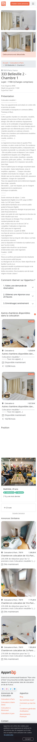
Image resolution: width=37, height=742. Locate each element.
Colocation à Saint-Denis (8, 703)
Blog (21, 697)
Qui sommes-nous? (27, 700)
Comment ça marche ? (27, 704)
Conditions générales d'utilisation (28, 710)
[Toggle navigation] (33, 4)
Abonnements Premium (25, 715)
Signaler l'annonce (18, 513)
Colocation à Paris (17, 63)
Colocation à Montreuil (5, 709)
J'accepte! (28, 739)
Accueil (5, 63)
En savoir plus (8, 735)
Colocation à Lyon (7, 713)
